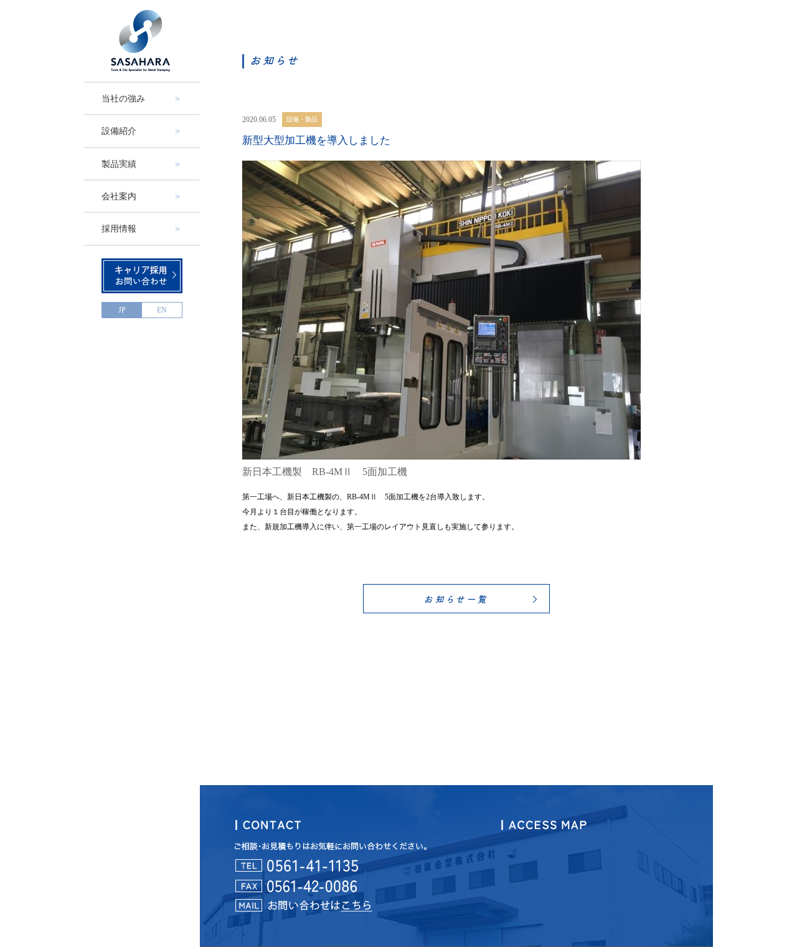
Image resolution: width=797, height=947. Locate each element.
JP (122, 310)
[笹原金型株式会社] (142, 41)
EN (162, 310)
